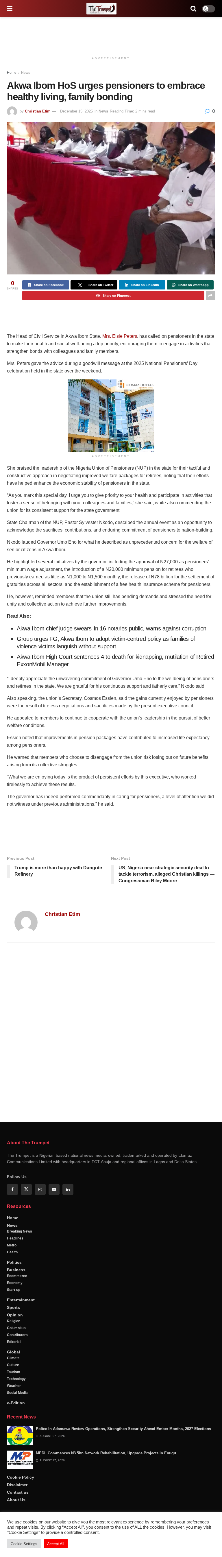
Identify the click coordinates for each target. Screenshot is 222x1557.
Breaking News (19, 1231)
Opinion (15, 1315)
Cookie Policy (20, 1477)
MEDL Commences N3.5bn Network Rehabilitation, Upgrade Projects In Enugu (106, 1453)
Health (12, 1252)
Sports (13, 1307)
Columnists (16, 1328)
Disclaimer (17, 1484)
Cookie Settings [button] (24, 1544)
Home (11, 73)
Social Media (17, 1393)
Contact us (18, 1492)
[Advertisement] (111, 34)
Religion (13, 1321)
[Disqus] (111, 1030)
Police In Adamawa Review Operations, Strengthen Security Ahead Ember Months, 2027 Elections (123, 1429)
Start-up (13, 1290)
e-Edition (16, 1403)
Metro (11, 1245)
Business (16, 1270)
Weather (14, 1386)
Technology (16, 1379)
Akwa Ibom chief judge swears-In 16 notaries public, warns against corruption (111, 628)
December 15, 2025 (76, 111)
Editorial (14, 1342)
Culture (13, 1365)
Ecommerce (17, 1276)
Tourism (13, 1372)
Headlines (15, 1238)
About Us (16, 1499)
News (25, 73)
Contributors (17, 1335)
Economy (15, 1283)
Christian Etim (38, 111)
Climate (13, 1358)
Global (13, 1352)
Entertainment (21, 1300)
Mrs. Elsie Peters (119, 336)
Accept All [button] (55, 1544)
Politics (14, 1262)
